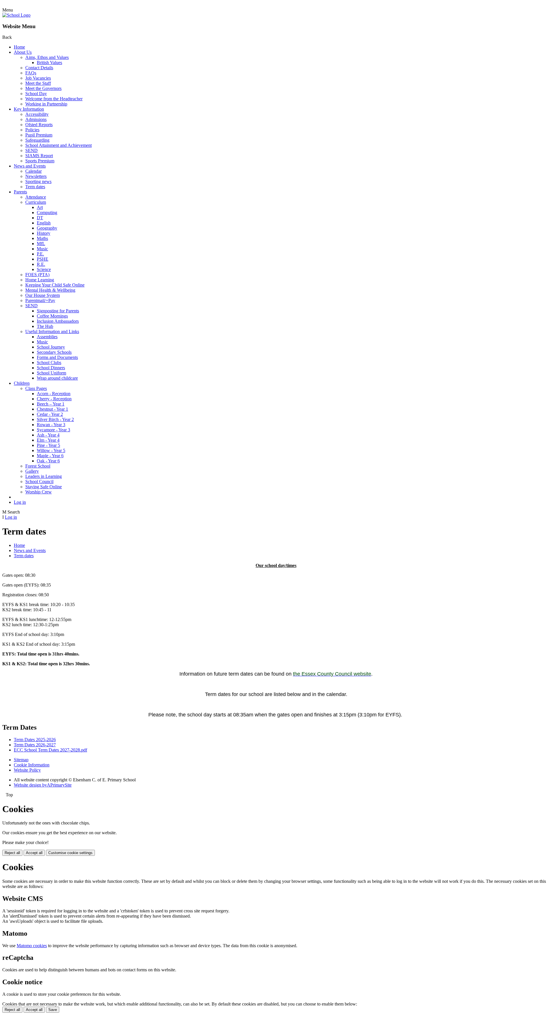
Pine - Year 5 (48, 445)
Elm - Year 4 (48, 440)
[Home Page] (16, 15)
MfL (41, 243)
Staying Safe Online (43, 486)
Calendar (33, 171)
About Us (23, 52)
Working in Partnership (46, 103)
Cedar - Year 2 (50, 414)
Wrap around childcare (57, 378)
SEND (31, 150)
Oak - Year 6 (48, 460)
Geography (47, 228)
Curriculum (35, 202)
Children (22, 383)
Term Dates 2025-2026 (35, 739)
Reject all (12, 853)
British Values (49, 62)
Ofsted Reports (39, 124)
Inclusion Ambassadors (58, 321)
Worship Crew (38, 491)
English (44, 222)
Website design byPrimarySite (43, 785)
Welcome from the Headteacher (54, 98)
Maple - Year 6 (50, 455)
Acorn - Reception (53, 393)
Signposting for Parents (58, 310)
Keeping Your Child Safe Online (55, 284)
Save (52, 1010)
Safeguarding (37, 140)
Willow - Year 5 (51, 450)
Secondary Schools (54, 352)
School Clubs (49, 362)
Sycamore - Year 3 (53, 429)
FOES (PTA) (37, 274)
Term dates (35, 186)
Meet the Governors (43, 88)
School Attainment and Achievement (58, 145)
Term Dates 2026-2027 (35, 744)
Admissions (36, 119)
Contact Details (39, 67)
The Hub (45, 326)
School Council (39, 481)
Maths (42, 238)
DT (40, 217)
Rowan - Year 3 (51, 424)
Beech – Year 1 (50, 403)
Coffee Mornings (52, 316)
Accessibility (37, 114)
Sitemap (21, 759)
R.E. (41, 264)
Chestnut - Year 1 (52, 409)
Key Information (29, 109)
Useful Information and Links (52, 331)
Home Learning (39, 279)
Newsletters (36, 176)
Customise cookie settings (70, 853)
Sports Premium (39, 160)
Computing (47, 212)
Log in (20, 502)
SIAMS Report (39, 155)
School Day (36, 93)
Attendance (35, 197)
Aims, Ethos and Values (47, 57)
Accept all (34, 853)
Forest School (37, 466)
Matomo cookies (32, 945)
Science (44, 269)
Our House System (42, 295)
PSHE (42, 259)
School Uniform (51, 372)
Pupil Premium (38, 134)
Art (40, 207)
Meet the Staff (38, 83)
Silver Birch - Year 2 (55, 419)
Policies (32, 129)
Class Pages (36, 388)
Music (42, 248)
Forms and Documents (57, 357)
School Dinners (51, 367)
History (43, 233)
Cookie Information (31, 764)
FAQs (30, 72)
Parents (20, 191)
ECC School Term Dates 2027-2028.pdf (50, 749)
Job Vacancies (38, 78)
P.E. (40, 253)
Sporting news (38, 181)
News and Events (30, 166)
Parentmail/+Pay (40, 300)
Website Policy (27, 770)
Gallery (32, 471)
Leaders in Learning (43, 476)
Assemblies (47, 336)
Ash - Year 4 (48, 434)
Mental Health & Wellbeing (50, 290)
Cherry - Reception (54, 398)
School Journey (51, 347)
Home (19, 47)
